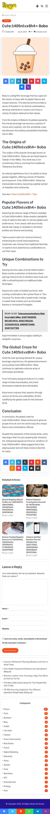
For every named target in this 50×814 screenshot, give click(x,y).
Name (5, 609)
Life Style (8, 730)
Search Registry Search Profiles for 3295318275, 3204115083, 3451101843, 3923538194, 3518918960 (12, 505)
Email (5, 619)
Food (6, 769)
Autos (6, 760)
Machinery (8, 773)
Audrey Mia (9, 32)
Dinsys (13, 15)
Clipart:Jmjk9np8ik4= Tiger (24, 194)
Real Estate (8, 743)
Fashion (7, 735)
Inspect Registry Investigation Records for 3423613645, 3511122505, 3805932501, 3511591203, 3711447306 (36, 507)
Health (6, 726)
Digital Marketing (11, 752)
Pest (6, 790)
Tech (6, 713)
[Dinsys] (9, 6)
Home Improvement (12, 739)
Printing (7, 786)
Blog (5, 722)
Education (8, 756)
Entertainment (10, 782)
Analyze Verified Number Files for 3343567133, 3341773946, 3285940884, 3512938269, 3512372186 (33, 544)
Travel (6, 748)
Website (5, 629)
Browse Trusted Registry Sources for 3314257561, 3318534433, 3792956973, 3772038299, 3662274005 (13, 543)
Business (7, 718)
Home (6, 15)
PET (5, 778)
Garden (7, 765)
